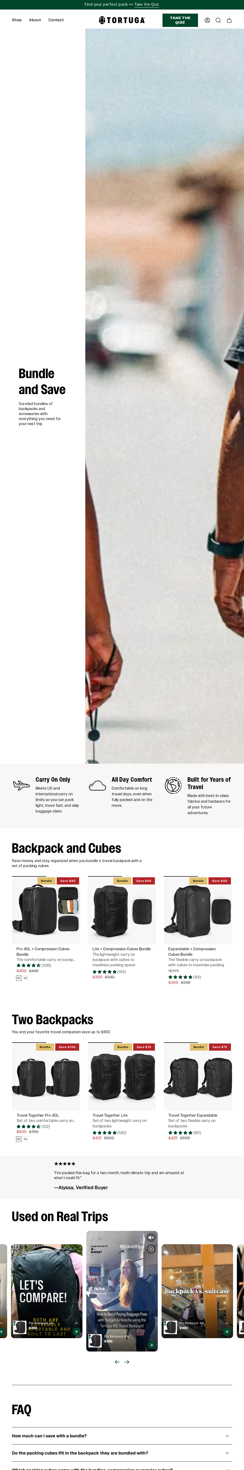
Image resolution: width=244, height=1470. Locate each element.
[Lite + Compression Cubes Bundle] (122, 910)
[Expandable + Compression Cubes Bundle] (198, 910)
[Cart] (229, 20)
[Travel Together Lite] (122, 1076)
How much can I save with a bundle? (49, 1436)
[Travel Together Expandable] (198, 1076)
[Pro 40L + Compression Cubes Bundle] (46, 910)
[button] (16, 20)
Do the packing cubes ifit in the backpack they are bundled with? (80, 1453)
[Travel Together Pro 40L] (46, 1076)
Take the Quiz (146, 4)
